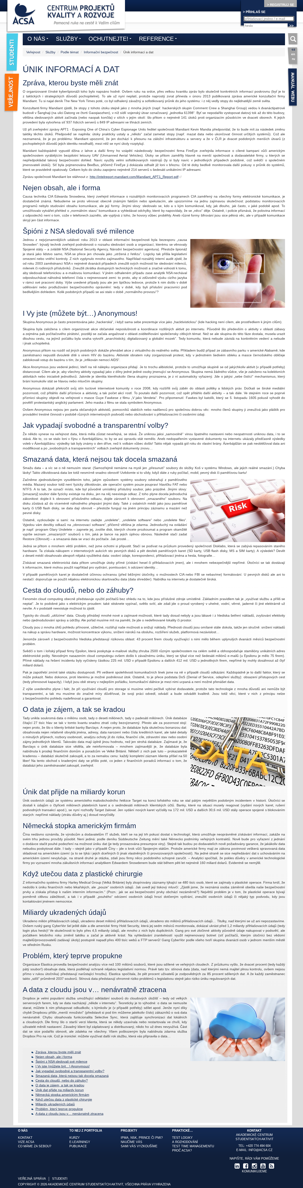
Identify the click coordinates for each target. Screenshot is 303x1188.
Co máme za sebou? (34, 1146)
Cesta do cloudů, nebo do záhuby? (62, 1080)
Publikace (78, 1146)
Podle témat (70, 52)
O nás (39, 40)
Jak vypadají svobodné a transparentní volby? (70, 1071)
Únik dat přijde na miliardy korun (60, 1090)
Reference (159, 40)
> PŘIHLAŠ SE (254, 12)
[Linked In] (237, 1167)
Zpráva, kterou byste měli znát (58, 1052)
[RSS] (271, 1167)
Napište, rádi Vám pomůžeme (254, 1158)
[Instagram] (254, 1167)
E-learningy (79, 1142)
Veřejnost (33, 52)
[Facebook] (246, 1167)
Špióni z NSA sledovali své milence (61, 1061)
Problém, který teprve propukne (59, 1109)
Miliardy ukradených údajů (55, 1104)
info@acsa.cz (260, 1150)
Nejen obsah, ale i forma (54, 1057)
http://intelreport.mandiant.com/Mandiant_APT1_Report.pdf (134, 177)
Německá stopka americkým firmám (62, 1095)
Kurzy (74, 1137)
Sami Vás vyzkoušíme (139, 1146)
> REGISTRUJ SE (280, 5)
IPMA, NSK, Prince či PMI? (142, 1137)
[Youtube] (263, 1167)
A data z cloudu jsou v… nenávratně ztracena (69, 1114)
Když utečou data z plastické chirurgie (64, 1099)
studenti (59, 1178)
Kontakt (25, 1137)
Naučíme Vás (131, 1142)
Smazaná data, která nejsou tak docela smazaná (72, 1076)
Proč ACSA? (182, 1150)
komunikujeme (254, 1171)
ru (293, 59)
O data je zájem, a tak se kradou (60, 1085)
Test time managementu (193, 1146)
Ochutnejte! (111, 40)
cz (293, 49)
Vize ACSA (26, 1142)
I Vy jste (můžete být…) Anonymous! (63, 1066)
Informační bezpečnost (101, 52)
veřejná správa (32, 1178)
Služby (50, 52)
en (293, 54)
